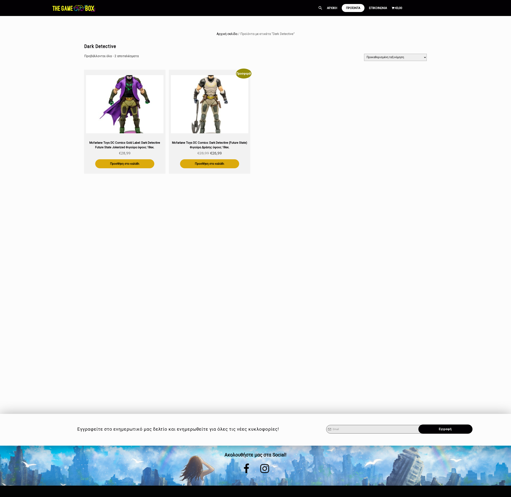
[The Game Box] (73, 8)
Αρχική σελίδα (227, 34)
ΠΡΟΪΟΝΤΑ (353, 8)
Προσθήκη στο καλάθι (124, 163)
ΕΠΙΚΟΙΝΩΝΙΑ (378, 8)
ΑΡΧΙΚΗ (332, 8)
